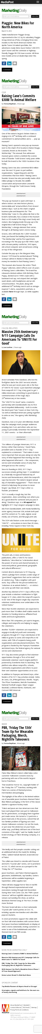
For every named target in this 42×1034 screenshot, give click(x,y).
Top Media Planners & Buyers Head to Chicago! (19, 986)
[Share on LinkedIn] (9, 63)
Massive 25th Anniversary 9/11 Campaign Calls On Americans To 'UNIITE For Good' (20, 958)
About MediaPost (16, 1005)
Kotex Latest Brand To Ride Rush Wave (16, 975)
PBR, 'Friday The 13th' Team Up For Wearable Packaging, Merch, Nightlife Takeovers (18, 964)
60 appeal (28, 502)
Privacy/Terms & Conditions (19, 1010)
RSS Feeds (26, 1007)
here (11, 291)
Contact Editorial (15, 1007)
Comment (7, 70)
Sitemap (34, 1007)
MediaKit (26, 1005)
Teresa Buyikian (10, 104)
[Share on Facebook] (4, 63)
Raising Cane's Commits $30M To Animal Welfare (20, 954)
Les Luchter (8, 347)
